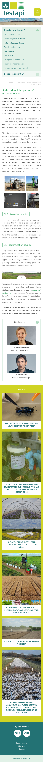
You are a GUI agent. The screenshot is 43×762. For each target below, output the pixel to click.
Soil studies (9, 51)
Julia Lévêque (25, 758)
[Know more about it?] (21, 407)
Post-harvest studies (12, 47)
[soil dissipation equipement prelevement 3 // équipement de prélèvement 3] (15, 183)
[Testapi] (13, 9)
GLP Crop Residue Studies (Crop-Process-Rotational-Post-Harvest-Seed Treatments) (21, 610)
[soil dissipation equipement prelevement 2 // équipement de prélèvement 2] (32, 183)
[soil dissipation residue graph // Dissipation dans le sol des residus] (15, 200)
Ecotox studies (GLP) (14, 74)
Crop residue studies (12, 35)
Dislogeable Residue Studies (15, 60)
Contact (21, 749)
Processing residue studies (14, 39)
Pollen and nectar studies (14, 64)
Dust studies (9, 55)
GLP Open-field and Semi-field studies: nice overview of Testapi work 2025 (21, 544)
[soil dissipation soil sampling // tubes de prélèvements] (33, 200)
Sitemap (21, 746)
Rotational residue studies (14, 43)
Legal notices (21, 743)
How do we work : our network (16, 68)
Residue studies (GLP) (15, 30)
